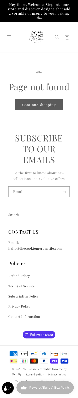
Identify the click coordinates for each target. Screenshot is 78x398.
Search (13, 214)
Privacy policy (57, 374)
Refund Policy (19, 275)
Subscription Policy (23, 296)
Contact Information (24, 316)
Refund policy (35, 374)
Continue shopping (39, 104)
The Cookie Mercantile (36, 369)
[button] (9, 37)
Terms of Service (21, 286)
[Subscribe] (64, 191)
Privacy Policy (19, 306)
